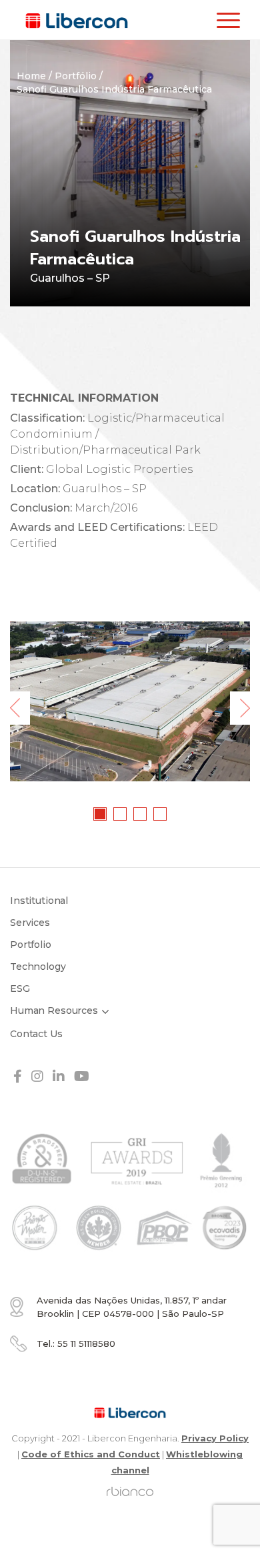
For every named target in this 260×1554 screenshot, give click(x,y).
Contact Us (36, 1034)
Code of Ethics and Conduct (90, 1454)
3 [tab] (140, 814)
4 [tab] (160, 814)
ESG (20, 988)
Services (30, 923)
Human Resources (54, 1010)
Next (240, 708)
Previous (20, 708)
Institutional (39, 901)
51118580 (86, 1343)
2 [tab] (120, 814)
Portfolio (30, 945)
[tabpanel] (130, 701)
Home (31, 76)
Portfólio (76, 76)
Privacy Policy (215, 1438)
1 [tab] (100, 814)
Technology (38, 966)
